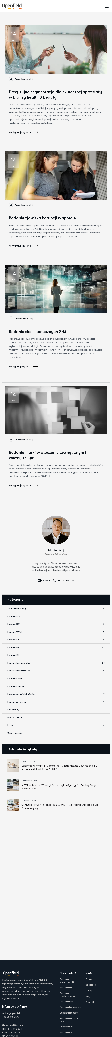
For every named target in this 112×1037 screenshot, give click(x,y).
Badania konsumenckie (56, 663)
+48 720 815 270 (10, 1017)
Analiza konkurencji (56, 608)
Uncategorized (56, 733)
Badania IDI (56, 655)
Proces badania (56, 717)
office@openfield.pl (12, 1013)
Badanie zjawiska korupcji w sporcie (42, 218)
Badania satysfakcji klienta (56, 694)
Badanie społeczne (56, 701)
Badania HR (56, 647)
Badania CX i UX (56, 639)
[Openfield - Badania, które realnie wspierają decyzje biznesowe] (12, 6)
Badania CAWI (56, 631)
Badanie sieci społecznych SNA (37, 331)
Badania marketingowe (56, 670)
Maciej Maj (27, 79)
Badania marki (56, 678)
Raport (56, 725)
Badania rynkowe (56, 686)
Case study (56, 709)
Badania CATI (56, 624)
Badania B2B (56, 616)
